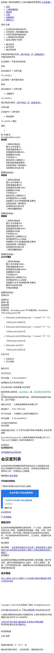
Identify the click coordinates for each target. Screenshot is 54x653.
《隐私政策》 (39, 54)
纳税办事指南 (41, 578)
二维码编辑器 (12, 9)
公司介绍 (5, 622)
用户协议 (14, 622)
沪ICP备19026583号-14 (11, 610)
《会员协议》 (24, 392)
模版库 (9, 12)
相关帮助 (14, 476)
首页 (8, 7)
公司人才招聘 (18, 578)
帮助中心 (10, 20)
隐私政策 (22, 622)
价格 (8, 15)
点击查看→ (47, 2)
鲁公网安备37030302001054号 (37, 610)
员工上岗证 (6, 578)
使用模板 (8, 517)
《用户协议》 (25, 54)
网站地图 (39, 622)
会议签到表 (16, 452)
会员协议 (31, 622)
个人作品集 (29, 578)
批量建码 (10, 17)
